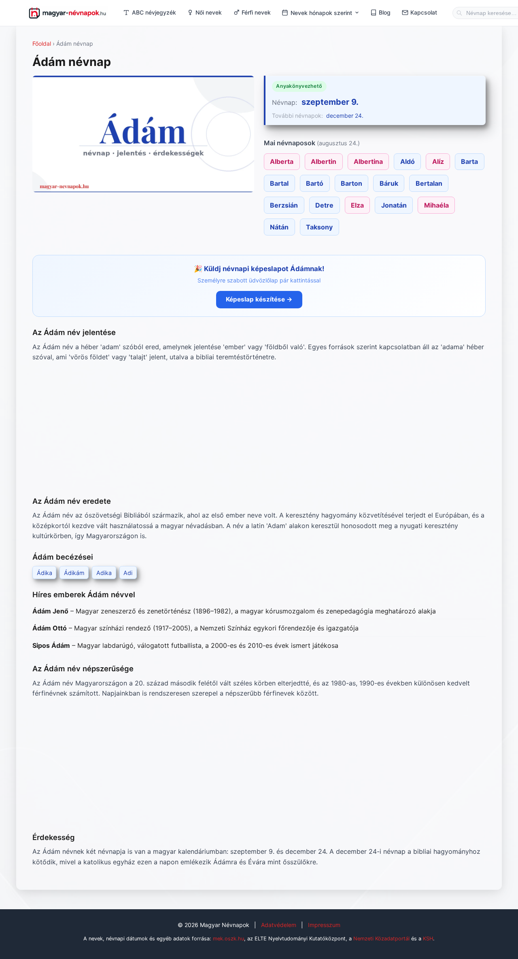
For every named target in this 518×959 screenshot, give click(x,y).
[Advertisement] (259, 429)
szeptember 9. (330, 102)
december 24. (344, 115)
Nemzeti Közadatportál (381, 939)
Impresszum (324, 924)
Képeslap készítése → (259, 299)
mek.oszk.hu (228, 939)
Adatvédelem (278, 924)
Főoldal (41, 43)
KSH (428, 939)
